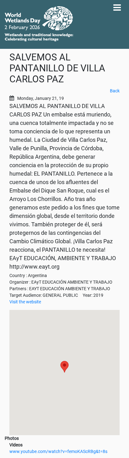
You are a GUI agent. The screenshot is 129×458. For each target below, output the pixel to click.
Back (115, 90)
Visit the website (25, 301)
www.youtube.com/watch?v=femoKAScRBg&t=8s (58, 451)
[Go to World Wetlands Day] (39, 23)
